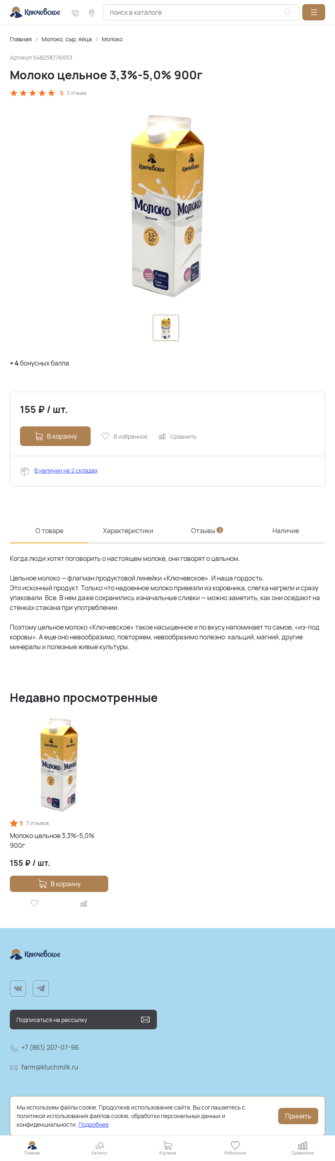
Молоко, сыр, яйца (67, 39)
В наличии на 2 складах (66, 470)
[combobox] (201, 12)
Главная (21, 39)
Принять (298, 1116)
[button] (313, 12)
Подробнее (93, 1124)
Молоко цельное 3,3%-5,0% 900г (52, 840)
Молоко (112, 39)
